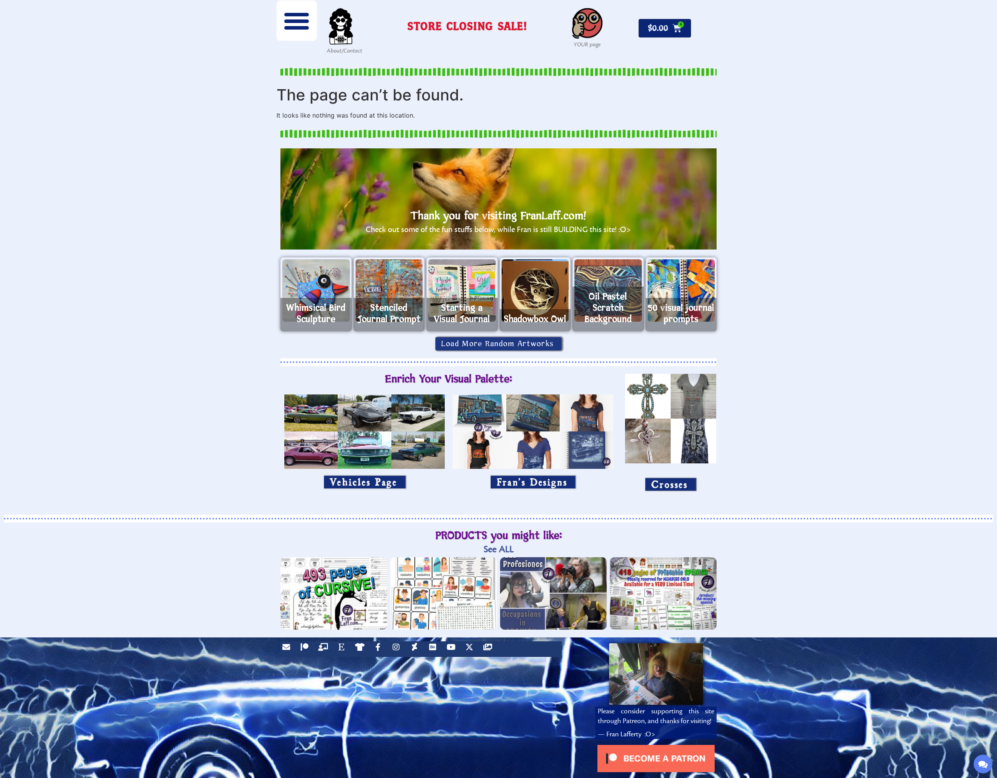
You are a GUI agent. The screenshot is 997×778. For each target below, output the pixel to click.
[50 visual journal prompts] (681, 290)
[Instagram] (398, 649)
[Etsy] (343, 649)
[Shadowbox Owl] (535, 290)
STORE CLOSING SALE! (467, 26)
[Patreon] (306, 649)
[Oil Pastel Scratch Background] (608, 290)
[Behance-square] (434, 649)
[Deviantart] (416, 649)
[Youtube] (453, 649)
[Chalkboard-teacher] (325, 649)
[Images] (489, 649)
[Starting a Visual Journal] (462, 290)
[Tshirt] (361, 649)
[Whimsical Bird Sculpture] (316, 290)
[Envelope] (288, 649)
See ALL (499, 549)
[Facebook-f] (380, 649)
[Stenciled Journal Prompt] (389, 290)
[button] (297, 20)
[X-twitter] (471, 649)
